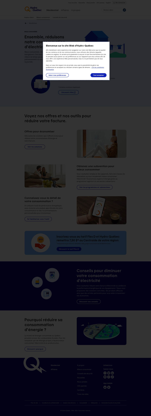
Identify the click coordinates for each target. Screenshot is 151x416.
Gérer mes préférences (57, 75)
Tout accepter (98, 75)
